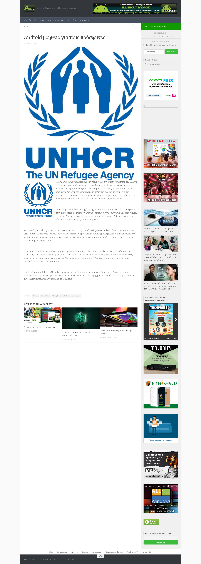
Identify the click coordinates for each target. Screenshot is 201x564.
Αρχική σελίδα (30, 20)
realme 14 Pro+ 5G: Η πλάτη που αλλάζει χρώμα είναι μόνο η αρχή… (159, 230)
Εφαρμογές (59, 20)
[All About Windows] (161, 512)
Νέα (26, 26)
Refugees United (45, 296)
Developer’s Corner (114, 552)
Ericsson (36, 296)
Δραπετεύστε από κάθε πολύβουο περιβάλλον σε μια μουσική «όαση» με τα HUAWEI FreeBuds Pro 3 (160, 286)
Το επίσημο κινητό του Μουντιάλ (39, 327)
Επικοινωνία (84, 20)
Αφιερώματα (45, 20)
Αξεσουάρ (96, 552)
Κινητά (74, 552)
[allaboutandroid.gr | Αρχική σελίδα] (29, 8)
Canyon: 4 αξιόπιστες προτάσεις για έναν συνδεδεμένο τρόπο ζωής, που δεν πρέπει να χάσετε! (160, 257)
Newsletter (147, 552)
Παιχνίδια (71, 20)
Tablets (85, 552)
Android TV (132, 552)
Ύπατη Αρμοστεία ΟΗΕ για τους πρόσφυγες (66, 296)
